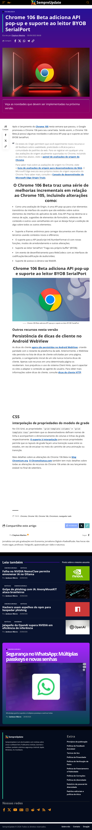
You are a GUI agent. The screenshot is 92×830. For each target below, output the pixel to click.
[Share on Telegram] (28, 41)
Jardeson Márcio (15, 717)
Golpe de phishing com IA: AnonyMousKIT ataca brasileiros (29, 590)
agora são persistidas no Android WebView (55, 347)
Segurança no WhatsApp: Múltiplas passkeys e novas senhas (42, 656)
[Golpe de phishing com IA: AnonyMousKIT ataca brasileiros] (78, 591)
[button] (4, 2)
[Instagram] (27, 810)
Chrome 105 (42, 126)
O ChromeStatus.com (40, 460)
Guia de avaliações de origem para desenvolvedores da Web (49, 168)
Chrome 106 (43, 516)
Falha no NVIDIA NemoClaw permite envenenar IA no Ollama (26, 572)
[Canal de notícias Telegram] (49, 810)
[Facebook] (89, 535)
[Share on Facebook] (15, 41)
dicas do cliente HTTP (69, 372)
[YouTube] (15, 810)
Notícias (23, 568)
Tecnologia (10, 11)
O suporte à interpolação (43, 439)
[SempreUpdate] (46, 2)
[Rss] (44, 810)
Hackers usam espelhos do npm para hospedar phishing (26, 608)
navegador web (65, 516)
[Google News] (21, 810)
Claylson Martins (18, 35)
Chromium (53, 516)
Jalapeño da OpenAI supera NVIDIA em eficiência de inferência (27, 626)
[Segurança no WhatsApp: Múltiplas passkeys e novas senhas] (46, 687)
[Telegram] (38, 810)
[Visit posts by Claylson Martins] (5, 535)
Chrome (23, 516)
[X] (9, 810)
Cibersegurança (14, 649)
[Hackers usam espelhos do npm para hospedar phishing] (78, 609)
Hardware (18, 621)
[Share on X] (20, 41)
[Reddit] (32, 810)
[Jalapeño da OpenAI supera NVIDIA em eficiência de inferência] (78, 627)
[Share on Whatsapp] (24, 41)
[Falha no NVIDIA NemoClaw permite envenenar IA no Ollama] (78, 573)
